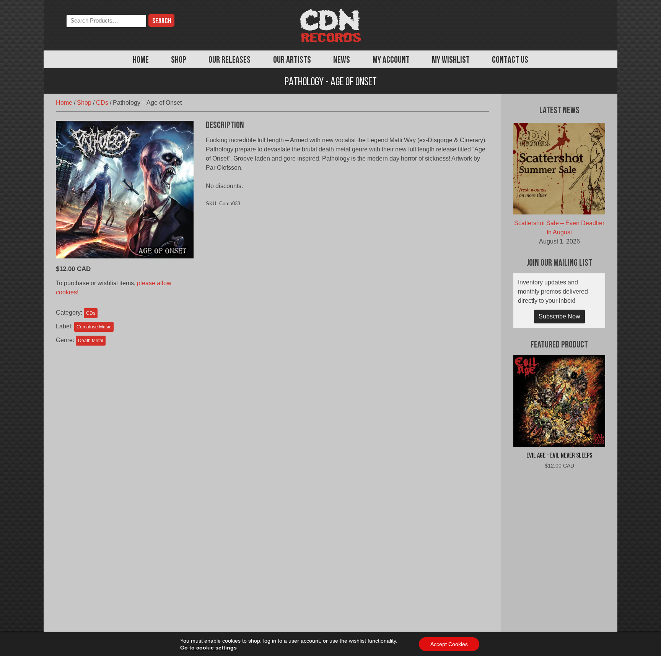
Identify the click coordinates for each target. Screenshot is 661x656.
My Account (391, 60)
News (341, 60)
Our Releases (229, 60)
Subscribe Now (559, 316)
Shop (178, 60)
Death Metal (90, 340)
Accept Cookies (449, 644)
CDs (102, 102)
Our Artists (292, 60)
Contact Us (510, 60)
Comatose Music (94, 327)
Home (141, 60)
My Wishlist (451, 60)
